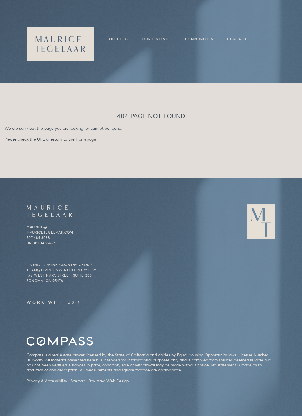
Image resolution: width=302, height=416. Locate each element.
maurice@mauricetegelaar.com (50, 229)
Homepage (86, 139)
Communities (199, 39)
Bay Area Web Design (108, 381)
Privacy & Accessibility (47, 381)
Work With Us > (54, 302)
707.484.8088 (38, 237)
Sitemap (77, 381)
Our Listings (156, 39)
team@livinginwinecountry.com (62, 270)
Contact (237, 39)
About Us (118, 39)
